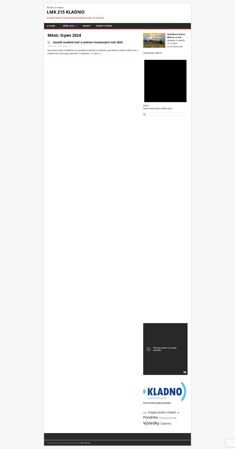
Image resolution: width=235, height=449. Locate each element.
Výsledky (151, 423)
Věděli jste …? (70, 25)
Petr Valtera (63, 46)
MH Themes (85, 443)
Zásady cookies (104, 25)
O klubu (51, 25)
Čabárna (166, 423)
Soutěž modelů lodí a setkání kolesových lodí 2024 (88, 42)
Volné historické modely (167, 418)
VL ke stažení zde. (175, 46)
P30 (178, 413)
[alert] (165, 82)
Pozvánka (150, 417)
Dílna (145, 413)
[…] (100, 53)
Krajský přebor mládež (162, 412)
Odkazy (86, 25)
